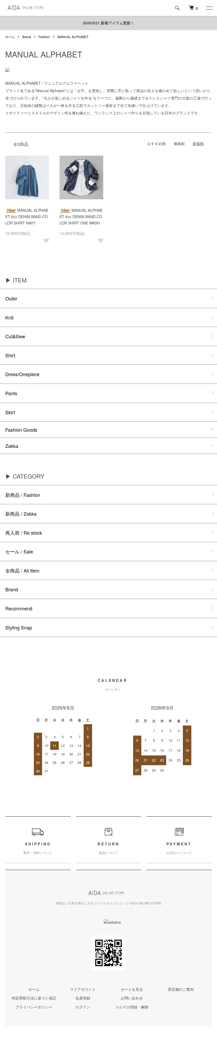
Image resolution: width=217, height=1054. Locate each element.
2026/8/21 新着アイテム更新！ (108, 22)
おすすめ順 (156, 143)
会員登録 (82, 998)
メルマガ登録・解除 (131, 1007)
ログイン (82, 1007)
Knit (9, 317)
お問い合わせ (132, 998)
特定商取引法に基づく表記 (34, 998)
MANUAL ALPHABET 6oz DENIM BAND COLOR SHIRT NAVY (26, 217)
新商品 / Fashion (22, 494)
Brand (26, 36)
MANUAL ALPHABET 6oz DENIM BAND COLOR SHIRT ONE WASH (81, 217)
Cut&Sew (15, 336)
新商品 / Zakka (21, 513)
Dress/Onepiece (22, 374)
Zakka (11, 445)
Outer (11, 298)
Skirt (10, 412)
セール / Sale (19, 551)
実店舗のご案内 (181, 989)
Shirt (10, 355)
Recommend (18, 608)
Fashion (44, 36)
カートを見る (132, 989)
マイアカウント (83, 989)
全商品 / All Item (22, 570)
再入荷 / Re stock (23, 532)
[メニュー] (209, 8)
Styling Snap (18, 627)
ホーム (10, 36)
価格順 (179, 143)
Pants (11, 393)
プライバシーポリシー (33, 1007)
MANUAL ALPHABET (72, 36)
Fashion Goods (21, 429)
